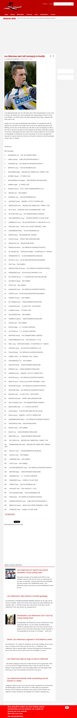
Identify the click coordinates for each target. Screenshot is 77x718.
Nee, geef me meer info (15, 716)
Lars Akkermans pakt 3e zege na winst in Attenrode (27, 659)
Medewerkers (44, 14)
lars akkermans (9, 514)
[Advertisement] (29, 37)
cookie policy (28, 713)
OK (67, 707)
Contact (44, 3)
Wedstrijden (20, 14)
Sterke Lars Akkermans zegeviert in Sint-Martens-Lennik (29, 639)
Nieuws (13, 14)
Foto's (36, 14)
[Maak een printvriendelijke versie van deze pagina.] (50, 56)
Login (51, 3)
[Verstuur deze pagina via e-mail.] (53, 56)
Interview (29, 14)
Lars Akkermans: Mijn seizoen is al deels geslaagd (27, 596)
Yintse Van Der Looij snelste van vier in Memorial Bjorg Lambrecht (36, 18)
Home (6, 14)
